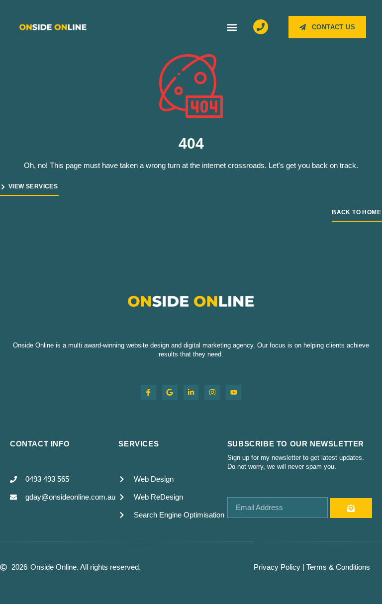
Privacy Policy (277, 567)
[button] (232, 27)
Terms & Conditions (338, 567)
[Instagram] (212, 392)
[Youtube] (233, 392)
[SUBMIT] (351, 508)
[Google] (170, 392)
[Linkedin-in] (191, 392)
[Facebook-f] (148, 392)
